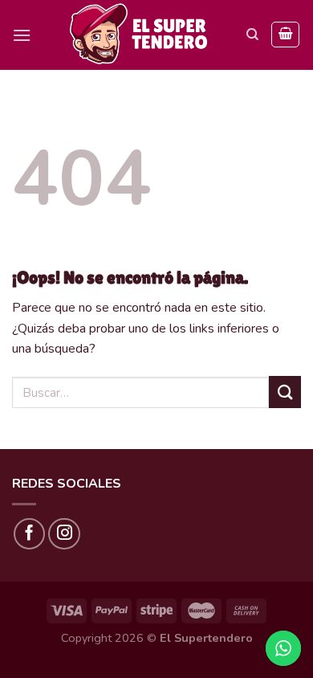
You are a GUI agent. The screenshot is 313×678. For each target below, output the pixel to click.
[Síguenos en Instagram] (64, 534)
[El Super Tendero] (138, 35)
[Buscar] (252, 34)
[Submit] (285, 391)
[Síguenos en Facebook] (30, 534)
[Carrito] (285, 34)
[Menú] (21, 35)
